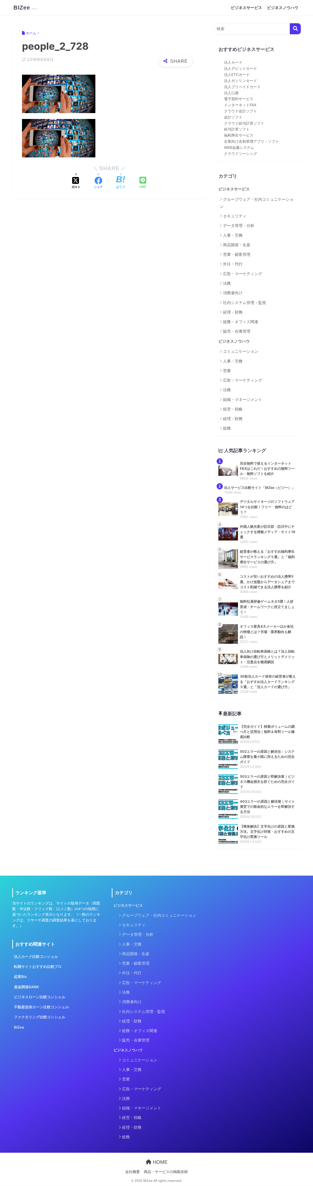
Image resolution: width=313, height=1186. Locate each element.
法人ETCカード (237, 74)
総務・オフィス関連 (240, 321)
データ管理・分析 (238, 225)
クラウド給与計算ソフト (244, 123)
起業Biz (20, 977)
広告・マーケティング (242, 273)
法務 (227, 283)
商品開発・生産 (236, 244)
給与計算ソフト (237, 129)
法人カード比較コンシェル (36, 956)
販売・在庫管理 (236, 331)
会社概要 (132, 1172)
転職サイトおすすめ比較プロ (38, 966)
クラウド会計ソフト (240, 111)
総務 (227, 428)
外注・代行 (233, 263)
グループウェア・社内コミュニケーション (256, 203)
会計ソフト (233, 117)
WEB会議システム (239, 147)
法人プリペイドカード (242, 87)
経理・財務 (233, 312)
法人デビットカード (240, 68)
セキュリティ (234, 215)
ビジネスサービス (246, 7)
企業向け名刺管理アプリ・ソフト (251, 141)
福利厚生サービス (238, 135)
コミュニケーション (240, 351)
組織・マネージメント (242, 399)
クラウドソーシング (240, 154)
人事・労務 (233, 235)
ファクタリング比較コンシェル (39, 1017)
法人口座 (231, 93)
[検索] (295, 28)
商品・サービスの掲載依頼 (166, 1172)
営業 (227, 370)
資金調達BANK (26, 987)
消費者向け (233, 292)
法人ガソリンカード (240, 81)
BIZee (22, 7)
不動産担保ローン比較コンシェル (41, 1007)
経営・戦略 (233, 409)
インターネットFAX (240, 105)
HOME (159, 1162)
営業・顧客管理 (236, 254)
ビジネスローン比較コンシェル (39, 997)
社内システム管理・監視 (244, 302)
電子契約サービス (238, 99)
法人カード (233, 62)
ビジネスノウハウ (282, 7)
